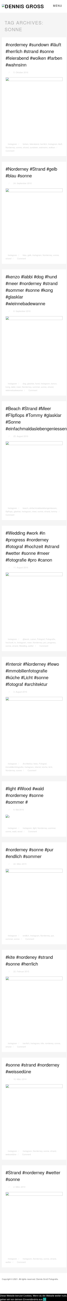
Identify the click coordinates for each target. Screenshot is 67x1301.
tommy (54, 511)
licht (50, 766)
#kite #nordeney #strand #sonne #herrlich (29, 960)
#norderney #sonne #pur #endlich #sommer (29, 852)
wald (14, 831)
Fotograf (41, 639)
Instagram (12, 143)
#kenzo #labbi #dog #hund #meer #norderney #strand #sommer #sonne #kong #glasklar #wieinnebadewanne (32, 290)
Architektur (27, 763)
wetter (31, 645)
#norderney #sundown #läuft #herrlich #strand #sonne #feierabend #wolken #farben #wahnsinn (34, 54)
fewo (36, 763)
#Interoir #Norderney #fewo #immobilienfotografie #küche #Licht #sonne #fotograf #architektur (32, 673)
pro (44, 642)
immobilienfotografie (14, 766)
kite (42, 1043)
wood (19, 831)
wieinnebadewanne (14, 390)
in (15, 642)
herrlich (43, 143)
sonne (19, 147)
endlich (26, 935)
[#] (8, 816)
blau (24, 255)
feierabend (34, 143)
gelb (29, 255)
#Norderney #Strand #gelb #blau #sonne (31, 172)
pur (52, 935)
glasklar (30, 383)
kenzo (54, 383)
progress (51, 642)
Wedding (23, 645)
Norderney (10, 147)
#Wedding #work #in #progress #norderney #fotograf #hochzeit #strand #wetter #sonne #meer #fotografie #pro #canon (32, 546)
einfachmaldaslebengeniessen (43, 507)
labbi (13, 386)
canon (33, 639)
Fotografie (50, 639)
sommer (36, 386)
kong (8, 386)
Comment (21, 258)
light (34, 827)
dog (24, 383)
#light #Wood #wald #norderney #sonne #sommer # (25, 795)
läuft (60, 143)
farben (25, 143)
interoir (38, 766)
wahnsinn (43, 147)
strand (26, 147)
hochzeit (9, 642)
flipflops (9, 511)
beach (25, 507)
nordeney (49, 1043)
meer (18, 386)
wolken (52, 147)
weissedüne (11, 1154)
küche (44, 766)
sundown (34, 147)
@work (26, 639)
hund (37, 383)
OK (44, 1299)
